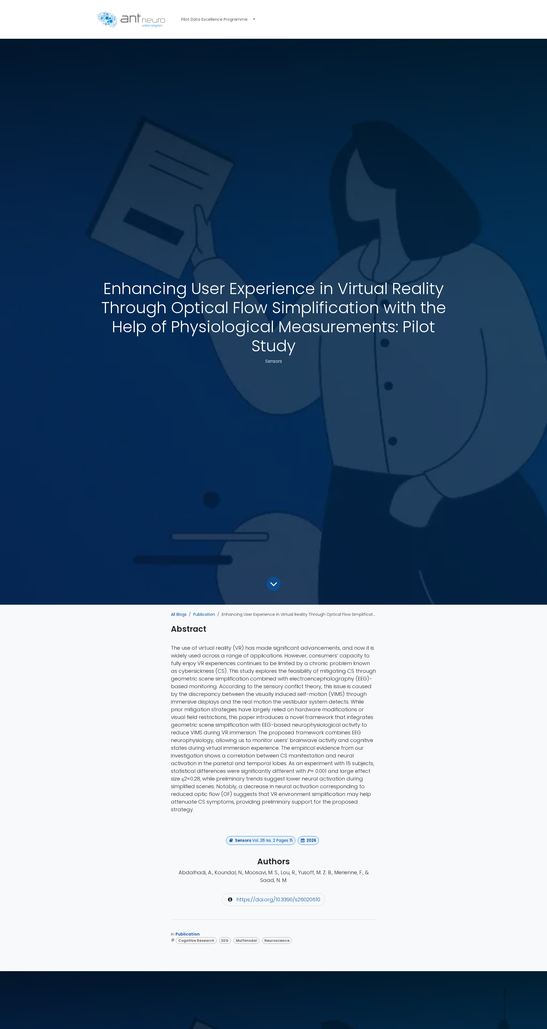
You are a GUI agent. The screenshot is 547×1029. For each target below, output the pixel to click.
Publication (204, 614)
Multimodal (246, 940)
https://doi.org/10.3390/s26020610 (278, 899)
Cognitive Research (196, 940)
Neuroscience (276, 940)
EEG (224, 940)
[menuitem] (214, 19)
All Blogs (179, 614)
